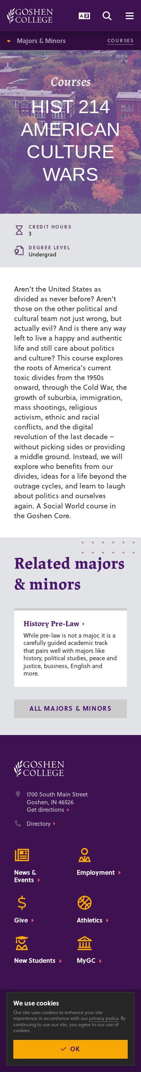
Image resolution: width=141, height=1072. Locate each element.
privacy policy (103, 1018)
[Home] (30, 15)
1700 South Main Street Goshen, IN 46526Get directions (57, 802)
